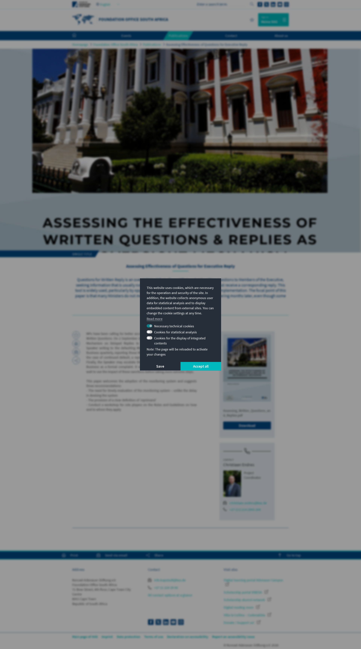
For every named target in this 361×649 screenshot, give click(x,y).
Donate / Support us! (239, 622)
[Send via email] (76, 352)
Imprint (107, 637)
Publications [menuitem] (178, 35)
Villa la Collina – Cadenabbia (245, 615)
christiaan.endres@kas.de (248, 503)
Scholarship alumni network (245, 600)
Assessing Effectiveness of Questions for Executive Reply (206, 44)
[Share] (76, 360)
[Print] (76, 343)
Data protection (128, 637)
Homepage (80, 44)
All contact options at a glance (170, 595)
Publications (152, 44)
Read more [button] (154, 318)
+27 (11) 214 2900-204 (245, 509)
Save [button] (160, 366)
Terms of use (153, 637)
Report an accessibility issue (233, 637)
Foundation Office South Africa (115, 44)
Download (247, 425)
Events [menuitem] (126, 35)
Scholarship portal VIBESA (243, 592)
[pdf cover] (247, 368)
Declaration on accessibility (187, 637)
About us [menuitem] (281, 35)
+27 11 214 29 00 (165, 587)
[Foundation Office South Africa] (83, 19)
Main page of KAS (85, 637)
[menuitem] (78, 35)
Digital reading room (239, 607)
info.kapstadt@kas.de (169, 580)
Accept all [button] (201, 366)
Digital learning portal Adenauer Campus (253, 580)
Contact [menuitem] (231, 35)
